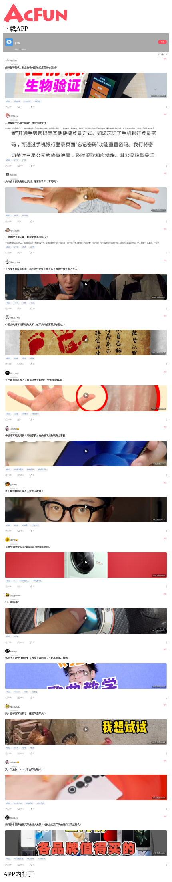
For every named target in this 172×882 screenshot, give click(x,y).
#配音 (32, 748)
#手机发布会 (37, 581)
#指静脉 (17, 101)
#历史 (32, 303)
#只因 (16, 748)
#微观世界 (35, 414)
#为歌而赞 (35, 525)
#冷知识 (25, 215)
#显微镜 (25, 414)
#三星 (24, 160)
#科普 (16, 215)
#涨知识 (37, 101)
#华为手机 (30, 859)
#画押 (32, 358)
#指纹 (8, 101)
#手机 (16, 160)
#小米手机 (40, 803)
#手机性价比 (18, 859)
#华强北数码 (18, 469)
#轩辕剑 (17, 692)
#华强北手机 (42, 469)
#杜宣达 (34, 692)
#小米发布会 (24, 581)
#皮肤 (16, 414)
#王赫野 (25, 525)
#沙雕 (24, 748)
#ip (15, 581)
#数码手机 (30, 469)
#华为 (32, 247)
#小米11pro (18, 803)
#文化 (16, 303)
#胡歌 (16, 525)
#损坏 (16, 636)
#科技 (24, 303)
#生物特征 (27, 101)
